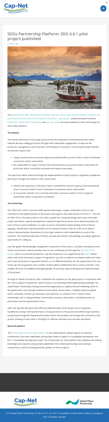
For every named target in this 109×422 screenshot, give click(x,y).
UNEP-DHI (12, 122)
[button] (107, 2)
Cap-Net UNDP (53, 122)
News (11, 43)
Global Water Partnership (30, 122)
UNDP (87, 254)
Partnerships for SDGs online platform (29, 332)
